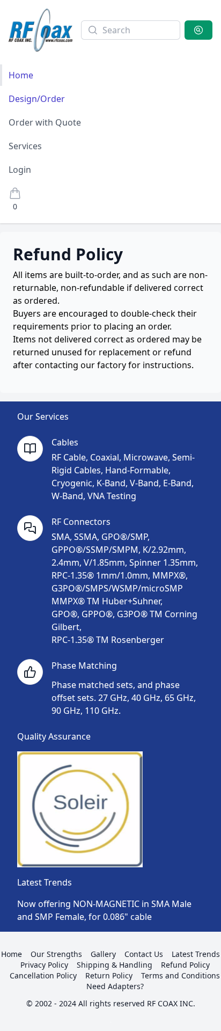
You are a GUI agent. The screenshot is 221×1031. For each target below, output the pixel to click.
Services (25, 146)
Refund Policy (185, 965)
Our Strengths (56, 954)
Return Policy (108, 975)
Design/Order (37, 99)
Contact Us (143, 954)
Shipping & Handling (114, 965)
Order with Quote (45, 122)
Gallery (103, 954)
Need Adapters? (115, 986)
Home (21, 75)
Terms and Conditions (180, 975)
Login (20, 170)
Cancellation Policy (43, 975)
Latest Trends (196, 954)
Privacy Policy (44, 965)
